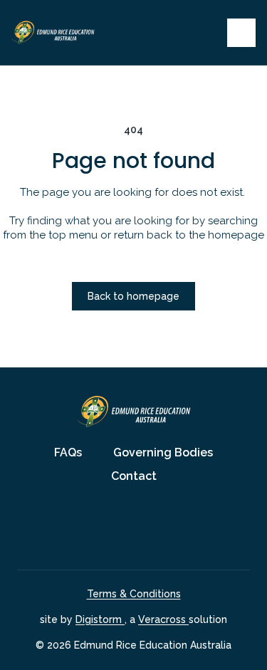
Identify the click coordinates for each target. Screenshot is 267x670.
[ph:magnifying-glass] (207, 33)
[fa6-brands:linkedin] (151, 527)
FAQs (68, 452)
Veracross (163, 619)
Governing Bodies (163, 452)
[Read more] (116, 527)
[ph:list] (241, 33)
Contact (134, 476)
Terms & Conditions (134, 594)
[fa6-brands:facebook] (116, 527)
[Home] (66, 32)
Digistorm (100, 619)
